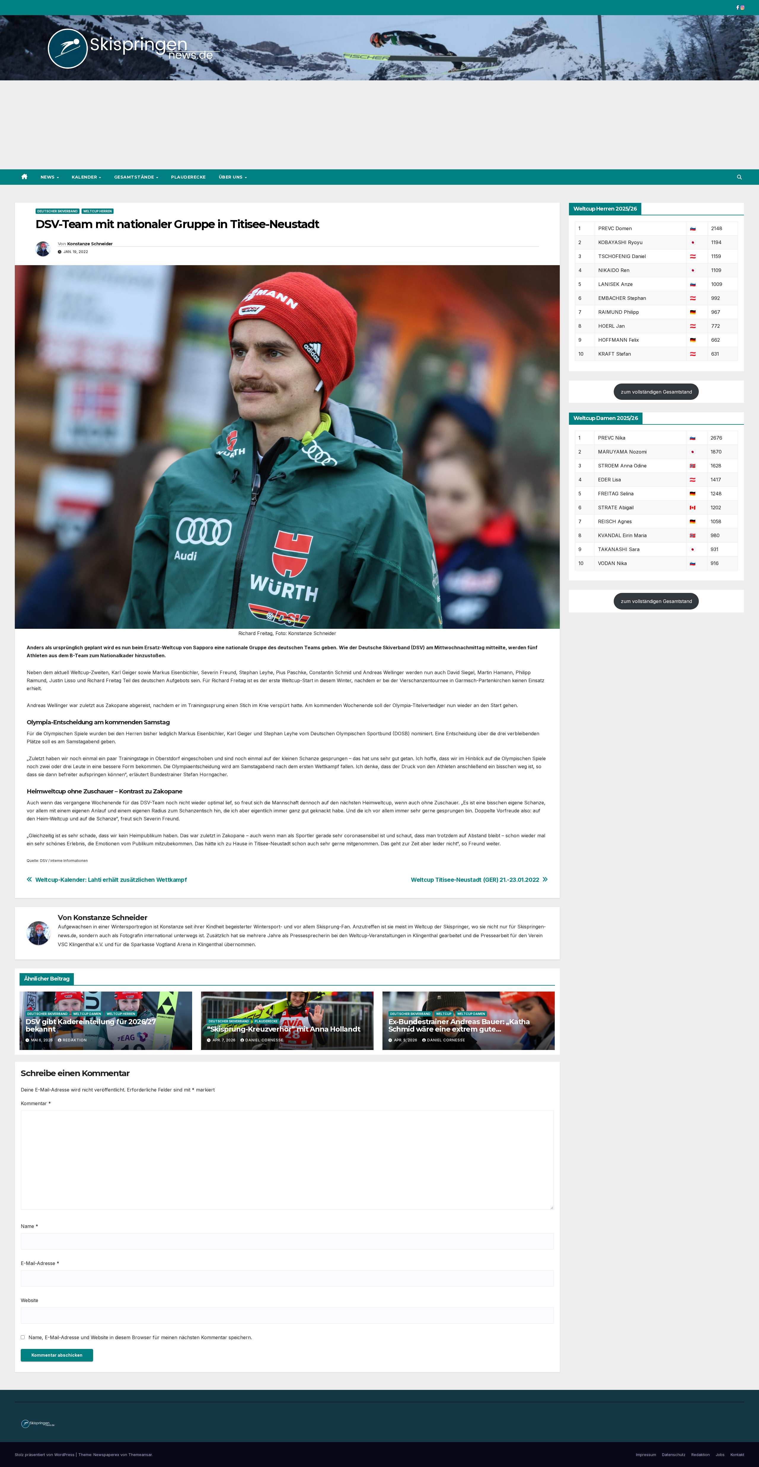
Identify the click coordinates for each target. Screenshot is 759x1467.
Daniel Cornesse (264, 1040)
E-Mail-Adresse (40, 1263)
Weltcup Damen (87, 1014)
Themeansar (140, 1454)
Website (29, 1300)
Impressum (646, 1454)
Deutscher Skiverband (57, 211)
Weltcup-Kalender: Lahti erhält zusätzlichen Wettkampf (111, 879)
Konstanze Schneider (90, 243)
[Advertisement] (379, 124)
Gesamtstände (135, 177)
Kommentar (36, 1103)
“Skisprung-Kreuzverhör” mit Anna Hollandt (283, 1029)
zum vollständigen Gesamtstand (656, 392)
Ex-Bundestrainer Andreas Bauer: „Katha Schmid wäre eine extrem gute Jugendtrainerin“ (459, 1029)
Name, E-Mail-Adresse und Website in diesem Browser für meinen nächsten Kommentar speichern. (140, 1337)
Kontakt (737, 1454)
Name (29, 1226)
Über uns (231, 177)
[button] (739, 177)
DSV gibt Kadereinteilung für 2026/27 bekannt (90, 1025)
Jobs (720, 1454)
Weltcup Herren (97, 211)
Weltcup (444, 1014)
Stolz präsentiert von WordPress (45, 1454)
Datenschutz (673, 1454)
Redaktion (75, 1040)
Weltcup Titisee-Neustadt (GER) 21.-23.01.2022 (475, 879)
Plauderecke (188, 177)
